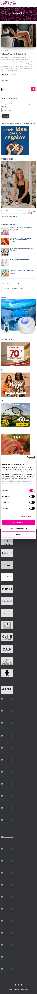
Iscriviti (6, 116)
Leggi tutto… (15, 70)
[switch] (32, 496)
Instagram (18, 985)
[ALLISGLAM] (9, 3)
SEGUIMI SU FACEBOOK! (11, 284)
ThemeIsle (25, 989)
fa (12, 74)
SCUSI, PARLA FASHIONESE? (19, 259)
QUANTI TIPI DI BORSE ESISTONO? (21, 249)
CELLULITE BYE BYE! (14, 53)
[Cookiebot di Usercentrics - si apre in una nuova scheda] (26, 457)
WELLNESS (4, 50)
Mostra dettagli (26, 516)
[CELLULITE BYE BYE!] (18, 35)
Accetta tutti (18, 522)
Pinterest (21, 985)
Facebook (15, 985)
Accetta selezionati (18, 528)
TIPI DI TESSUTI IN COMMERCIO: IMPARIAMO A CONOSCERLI (20, 239)
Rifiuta (18, 535)
